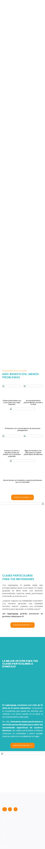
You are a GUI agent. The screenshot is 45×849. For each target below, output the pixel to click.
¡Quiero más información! (21, 625)
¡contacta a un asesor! (21, 497)
